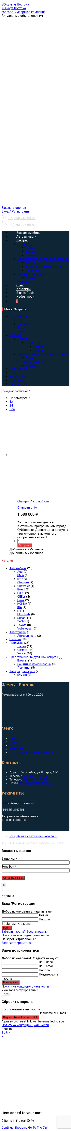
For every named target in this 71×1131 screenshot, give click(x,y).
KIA (19, 607)
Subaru (21, 618)
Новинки (15, 742)
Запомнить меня (18, 924)
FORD (20, 593)
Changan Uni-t (27, 507)
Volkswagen (25, 628)
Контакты (16, 380)
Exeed (21, 328)
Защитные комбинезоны (34, 664)
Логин (43, 915)
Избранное (17, 376)
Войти (6, 927)
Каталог (15, 335)
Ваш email (46, 966)
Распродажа (18, 369)
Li (18, 611)
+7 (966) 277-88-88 (22, 225)
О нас (13, 373)
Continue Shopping (14, 1127)
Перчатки (32, 358)
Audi (20, 571)
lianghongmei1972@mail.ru (36, 783)
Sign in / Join (25, 293)
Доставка (16, 745)
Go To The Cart (38, 1127)
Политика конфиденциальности (31, 752)
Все (12, 409)
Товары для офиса (31, 361)
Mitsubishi (23, 614)
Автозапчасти (26, 635)
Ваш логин (46, 962)
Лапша (38, 346)
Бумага (30, 365)
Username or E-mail (52, 1013)
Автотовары (17, 632)
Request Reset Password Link (20, 1017)
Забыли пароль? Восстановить (24, 931)
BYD (20, 320)
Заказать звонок (14, 208)
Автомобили (18, 316)
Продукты (32, 343)
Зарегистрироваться (17, 943)
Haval (21, 331)
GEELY (21, 596)
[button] (26, 549)
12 (11, 402)
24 (11, 405)
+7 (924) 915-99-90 (22, 218)
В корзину (25, 545)
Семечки (23, 650)
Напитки (23, 339)
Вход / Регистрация (16, 211)
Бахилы (22, 660)
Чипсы (38, 350)
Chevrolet (23, 586)
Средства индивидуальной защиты (43, 354)
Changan (23, 324)
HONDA (22, 603)
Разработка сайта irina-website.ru (33, 836)
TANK (21, 621)
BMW (20, 575)
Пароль (44, 919)
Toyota (21, 625)
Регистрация (10, 982)
